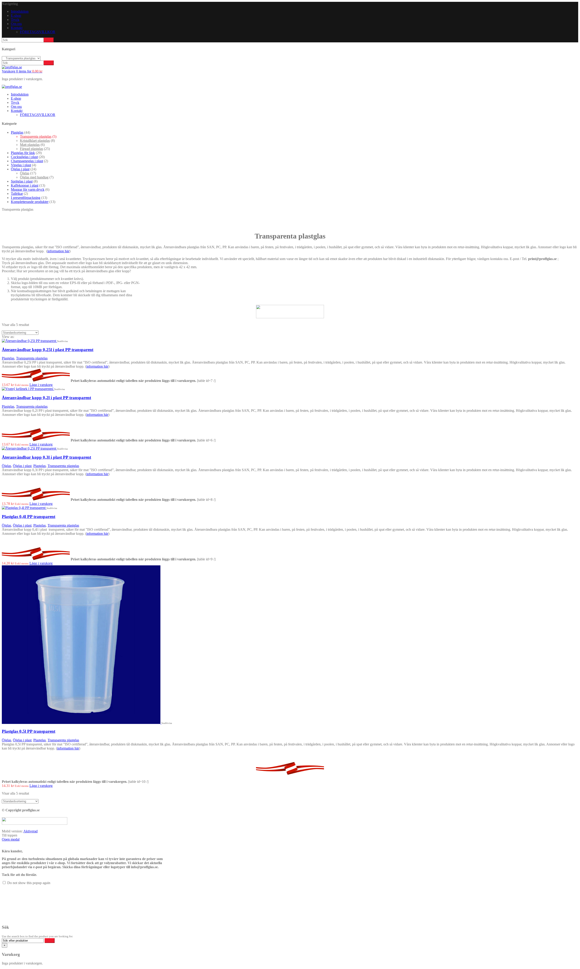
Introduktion (20, 11)
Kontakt (16, 28)
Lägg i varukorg (41, 385)
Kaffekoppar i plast (24, 185)
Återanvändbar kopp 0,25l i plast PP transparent (47, 349)
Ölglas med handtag (34, 177)
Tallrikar (17, 193)
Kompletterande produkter (29, 202)
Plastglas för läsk (23, 153)
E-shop (16, 15)
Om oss (16, 24)
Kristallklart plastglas (35, 140)
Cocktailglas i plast (24, 157)
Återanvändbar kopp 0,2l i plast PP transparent (46, 397)
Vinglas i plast (21, 165)
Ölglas (24, 173)
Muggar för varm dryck (27, 189)
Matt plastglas (30, 145)
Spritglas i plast (22, 181)
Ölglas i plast (20, 169)
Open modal (10, 839)
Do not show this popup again (28, 883)
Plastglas (17, 132)
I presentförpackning (25, 198)
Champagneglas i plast (27, 161)
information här (58, 251)
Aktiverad (30, 831)
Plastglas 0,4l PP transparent (28, 516)
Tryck (15, 20)
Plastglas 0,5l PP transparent (28, 731)
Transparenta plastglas (35, 136)
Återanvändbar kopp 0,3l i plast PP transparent (46, 457)
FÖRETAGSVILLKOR (37, 32)
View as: (8, 337)
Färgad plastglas (31, 149)
